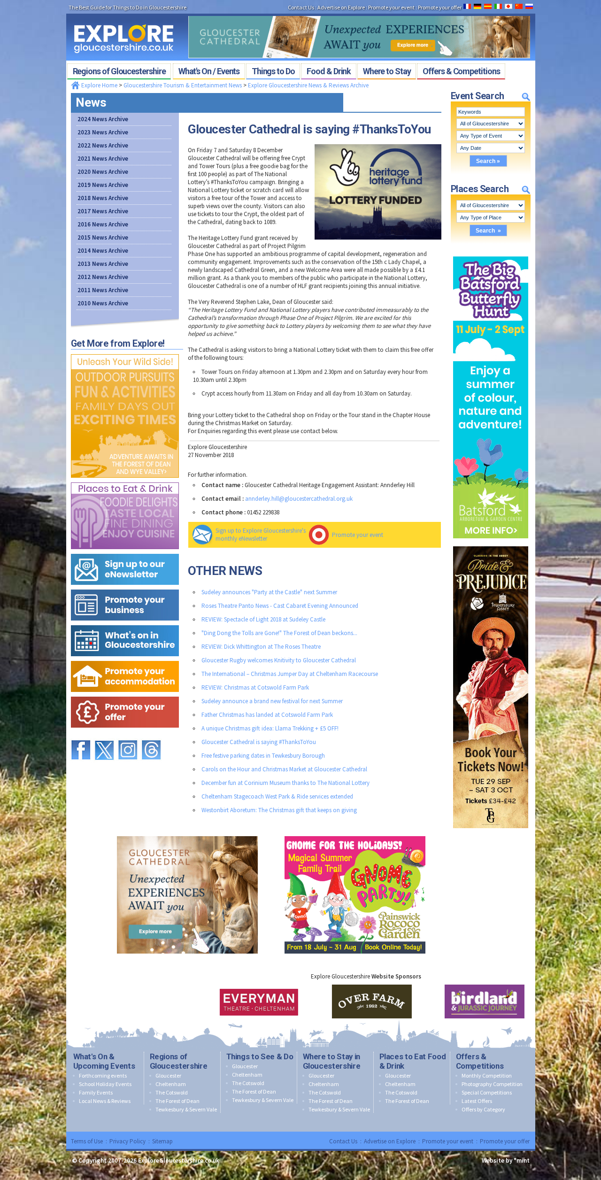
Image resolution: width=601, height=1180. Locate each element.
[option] (253, 1001)
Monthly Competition (487, 1075)
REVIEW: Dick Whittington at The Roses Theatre (261, 647)
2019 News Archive (102, 185)
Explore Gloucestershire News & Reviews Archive (308, 85)
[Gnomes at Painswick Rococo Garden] (355, 834)
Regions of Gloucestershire (179, 1061)
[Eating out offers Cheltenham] (125, 695)
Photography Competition (492, 1083)
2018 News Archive (102, 198)
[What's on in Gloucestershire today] (125, 623)
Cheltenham (170, 1083)
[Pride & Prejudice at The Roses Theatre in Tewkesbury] (490, 544)
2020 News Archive (102, 172)
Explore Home (98, 85)
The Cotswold (171, 1092)
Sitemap (162, 1141)
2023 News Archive (102, 132)
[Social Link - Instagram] (127, 736)
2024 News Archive (102, 119)
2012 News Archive (102, 277)
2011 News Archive (102, 290)
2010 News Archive (102, 303)
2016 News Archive (102, 224)
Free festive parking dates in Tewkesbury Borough (263, 756)
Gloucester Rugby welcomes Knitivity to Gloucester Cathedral (278, 660)
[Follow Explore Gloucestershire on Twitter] (104, 736)
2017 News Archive (102, 211)
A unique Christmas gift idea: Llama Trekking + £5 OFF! (270, 728)
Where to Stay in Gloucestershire (332, 1061)
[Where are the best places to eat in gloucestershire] (125, 480)
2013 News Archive (102, 264)
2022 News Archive (102, 145)
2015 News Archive (102, 237)
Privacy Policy (127, 1141)
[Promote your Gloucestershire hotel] (125, 659)
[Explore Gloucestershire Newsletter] (125, 552)
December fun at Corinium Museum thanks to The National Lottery (285, 783)
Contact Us (343, 1141)
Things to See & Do (259, 1056)
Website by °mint (506, 1160)
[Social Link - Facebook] (80, 736)
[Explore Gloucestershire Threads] (151, 736)
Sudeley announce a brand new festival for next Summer (272, 701)
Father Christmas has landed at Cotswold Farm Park (267, 715)
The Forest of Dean (177, 1100)
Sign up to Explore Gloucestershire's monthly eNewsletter (261, 535)
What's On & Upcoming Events (104, 1061)
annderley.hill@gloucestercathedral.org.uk (299, 499)
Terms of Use (87, 1141)
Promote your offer (505, 1141)
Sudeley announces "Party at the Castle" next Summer (269, 592)
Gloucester (168, 1075)
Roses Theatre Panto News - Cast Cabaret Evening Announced (279, 606)
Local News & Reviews (105, 1100)
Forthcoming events (103, 1075)
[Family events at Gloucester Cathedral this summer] (359, 13)
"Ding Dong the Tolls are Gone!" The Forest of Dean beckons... (279, 633)
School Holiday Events (105, 1083)
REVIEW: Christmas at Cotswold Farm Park (255, 687)
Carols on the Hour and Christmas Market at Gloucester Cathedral (284, 769)
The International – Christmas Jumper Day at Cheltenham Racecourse (289, 674)
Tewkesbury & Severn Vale (186, 1109)
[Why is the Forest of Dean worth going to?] (125, 352)
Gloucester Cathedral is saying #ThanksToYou (258, 742)
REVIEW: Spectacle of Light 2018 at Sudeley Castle (263, 619)
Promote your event (357, 535)
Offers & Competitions (480, 1061)
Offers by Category (483, 1109)
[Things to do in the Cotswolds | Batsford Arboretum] (490, 254)
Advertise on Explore (390, 1141)
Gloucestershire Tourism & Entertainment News (182, 85)
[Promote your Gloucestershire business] (125, 587)
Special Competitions (487, 1092)
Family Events (96, 1092)
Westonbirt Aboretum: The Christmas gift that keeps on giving (279, 810)
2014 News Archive (102, 251)
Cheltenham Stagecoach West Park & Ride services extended (277, 796)
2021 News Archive (102, 159)
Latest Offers (477, 1100)
